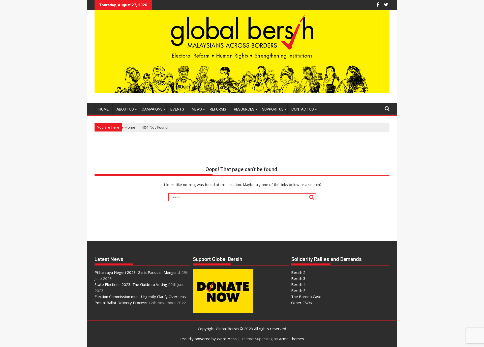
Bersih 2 (298, 272)
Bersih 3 (298, 278)
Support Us (273, 109)
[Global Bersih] (242, 91)
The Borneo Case (306, 296)
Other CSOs (301, 302)
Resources (244, 109)
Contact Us (302, 109)
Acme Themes (291, 338)
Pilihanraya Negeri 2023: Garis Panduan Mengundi (137, 272)
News (197, 109)
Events (177, 109)
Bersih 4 (298, 284)
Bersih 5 (298, 290)
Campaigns (152, 109)
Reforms (218, 109)
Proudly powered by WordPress (208, 338)
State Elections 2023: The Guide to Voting (131, 284)
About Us (125, 109)
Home (104, 109)
